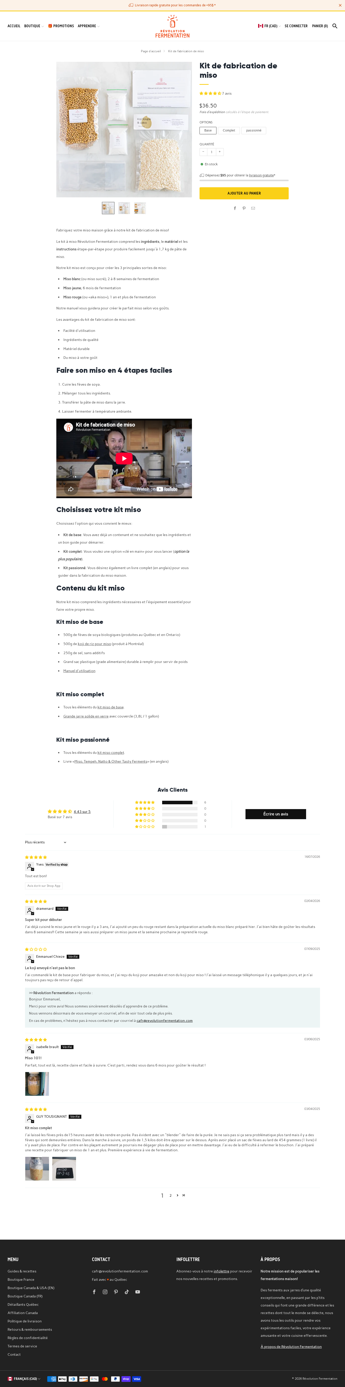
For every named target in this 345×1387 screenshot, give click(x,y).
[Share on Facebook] (235, 208)
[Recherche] (334, 26)
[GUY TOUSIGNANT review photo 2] (64, 1169)
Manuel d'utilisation (79, 671)
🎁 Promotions (61, 26)
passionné (253, 130)
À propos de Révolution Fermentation (291, 1346)
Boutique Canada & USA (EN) (31, 1288)
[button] (211, 93)
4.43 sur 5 (82, 811)
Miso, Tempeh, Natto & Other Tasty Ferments (111, 761)
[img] (36, 857)
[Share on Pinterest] (244, 208)
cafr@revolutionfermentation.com (165, 1020)
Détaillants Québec (23, 1304)
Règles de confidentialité (28, 1338)
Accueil (14, 26)
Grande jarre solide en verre (86, 716)
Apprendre (87, 26)
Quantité (207, 144)
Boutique (32, 26)
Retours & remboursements (30, 1329)
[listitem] (172, 5)
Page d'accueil (151, 51)
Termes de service (22, 1346)
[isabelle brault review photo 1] (37, 1084)
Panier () (320, 26)
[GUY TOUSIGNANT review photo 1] (37, 1169)
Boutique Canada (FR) (25, 1296)
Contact (14, 1354)
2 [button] (170, 1195)
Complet (229, 130)
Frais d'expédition (212, 112)
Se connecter (296, 26)
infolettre (221, 1271)
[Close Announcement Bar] (340, 5)
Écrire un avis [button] (275, 814)
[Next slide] (182, 129)
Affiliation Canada (23, 1313)
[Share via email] (253, 208)
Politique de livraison (25, 1321)
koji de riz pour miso (94, 644)
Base (208, 130)
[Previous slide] (66, 129)
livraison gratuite (261, 175)
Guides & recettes (22, 1271)
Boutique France (21, 1279)
